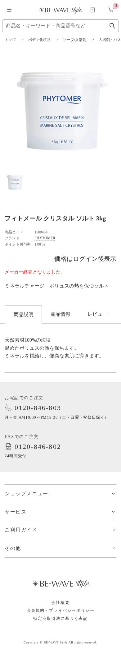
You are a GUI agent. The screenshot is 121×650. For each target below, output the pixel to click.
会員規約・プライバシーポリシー (61, 610)
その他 (13, 548)
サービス (15, 511)
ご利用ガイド (21, 529)
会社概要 (60, 602)
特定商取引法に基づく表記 (60, 618)
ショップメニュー (26, 493)
